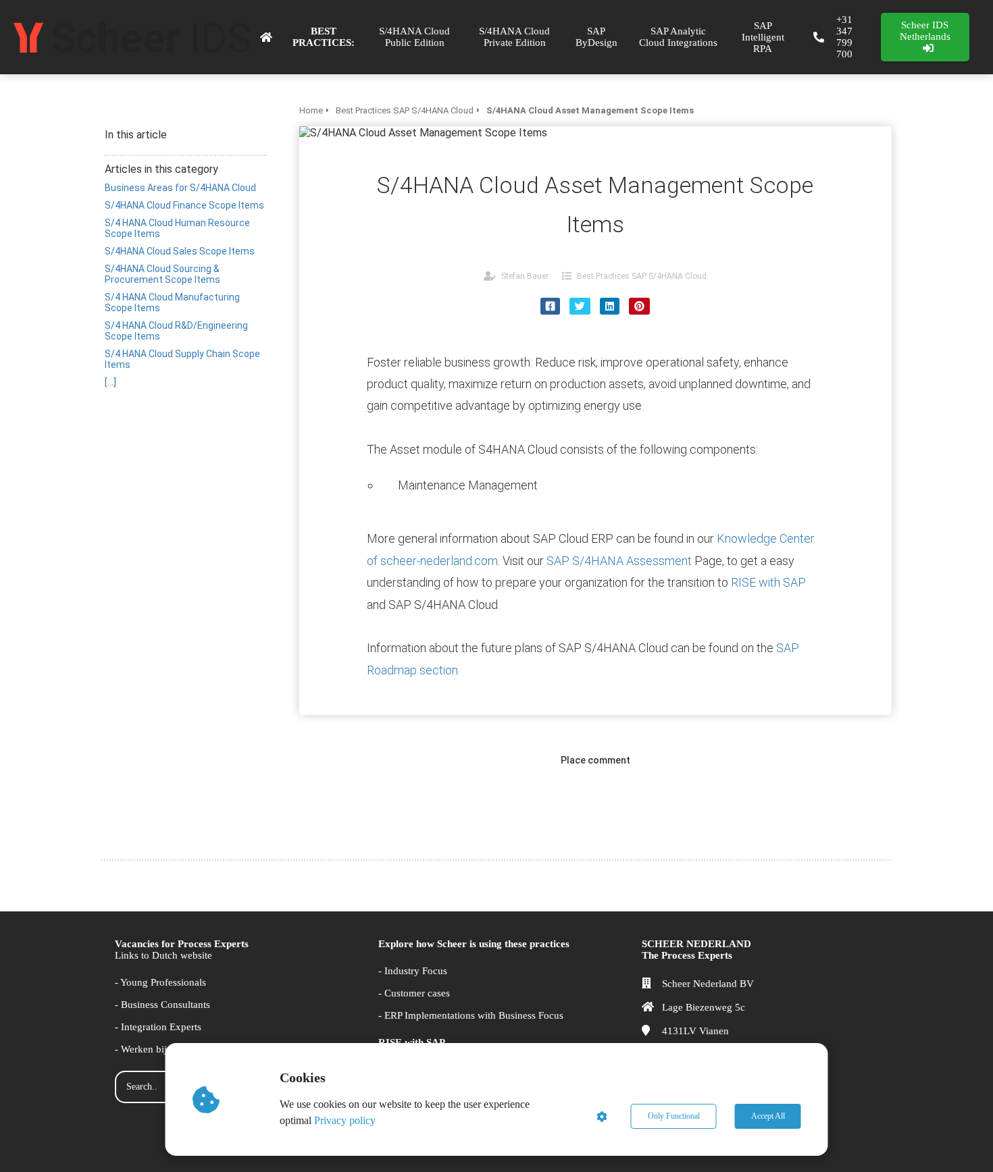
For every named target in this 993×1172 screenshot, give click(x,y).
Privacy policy (345, 1120)
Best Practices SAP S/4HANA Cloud (642, 276)
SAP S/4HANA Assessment (620, 561)
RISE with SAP (768, 582)
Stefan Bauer (525, 276)
